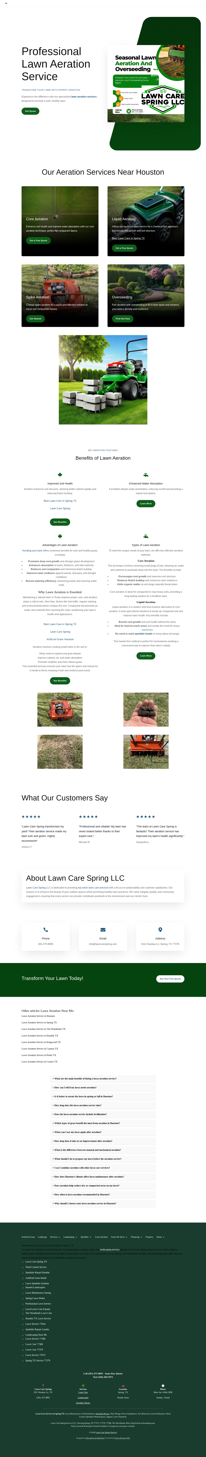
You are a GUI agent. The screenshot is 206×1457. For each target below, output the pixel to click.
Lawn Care (166, 3)
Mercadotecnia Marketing (95, 1438)
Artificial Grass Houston (60, 639)
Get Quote (30, 111)
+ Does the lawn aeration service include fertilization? (79, 1114)
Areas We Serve (118, 1237)
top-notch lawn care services (93, 887)
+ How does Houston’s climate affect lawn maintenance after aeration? (88, 1176)
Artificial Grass (139, 3)
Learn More (146, 503)
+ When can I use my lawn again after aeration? (76, 1132)
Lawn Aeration (101, 1237)
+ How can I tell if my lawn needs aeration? (74, 1087)
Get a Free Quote (38, 240)
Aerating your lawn (32, 550)
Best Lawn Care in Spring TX (128, 238)
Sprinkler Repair (180, 3)
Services (53, 1237)
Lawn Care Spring (60, 508)
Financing (135, 1237)
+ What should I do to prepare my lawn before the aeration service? (87, 1159)
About (159, 1237)
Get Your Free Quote (170, 979)
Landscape (42, 1237)
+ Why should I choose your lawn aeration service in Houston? (84, 1203)
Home (127, 3)
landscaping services (109, 1249)
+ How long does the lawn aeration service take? (76, 1105)
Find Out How (123, 318)
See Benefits (60, 522)
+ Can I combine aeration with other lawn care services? (81, 1167)
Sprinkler (85, 1237)
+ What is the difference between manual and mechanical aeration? (86, 1150)
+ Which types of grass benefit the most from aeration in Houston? (86, 1123)
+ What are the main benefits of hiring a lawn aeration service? (84, 1078)
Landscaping (153, 3)
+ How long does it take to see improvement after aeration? (82, 1141)
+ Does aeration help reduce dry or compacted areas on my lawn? (85, 1185)
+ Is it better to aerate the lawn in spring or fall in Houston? (82, 1096)
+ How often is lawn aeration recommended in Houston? (81, 1194)
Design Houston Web (122, 1438)
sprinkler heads (143, 633)
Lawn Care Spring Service (106, 1432)
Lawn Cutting (195, 3)
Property (149, 1237)
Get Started (35, 318)
